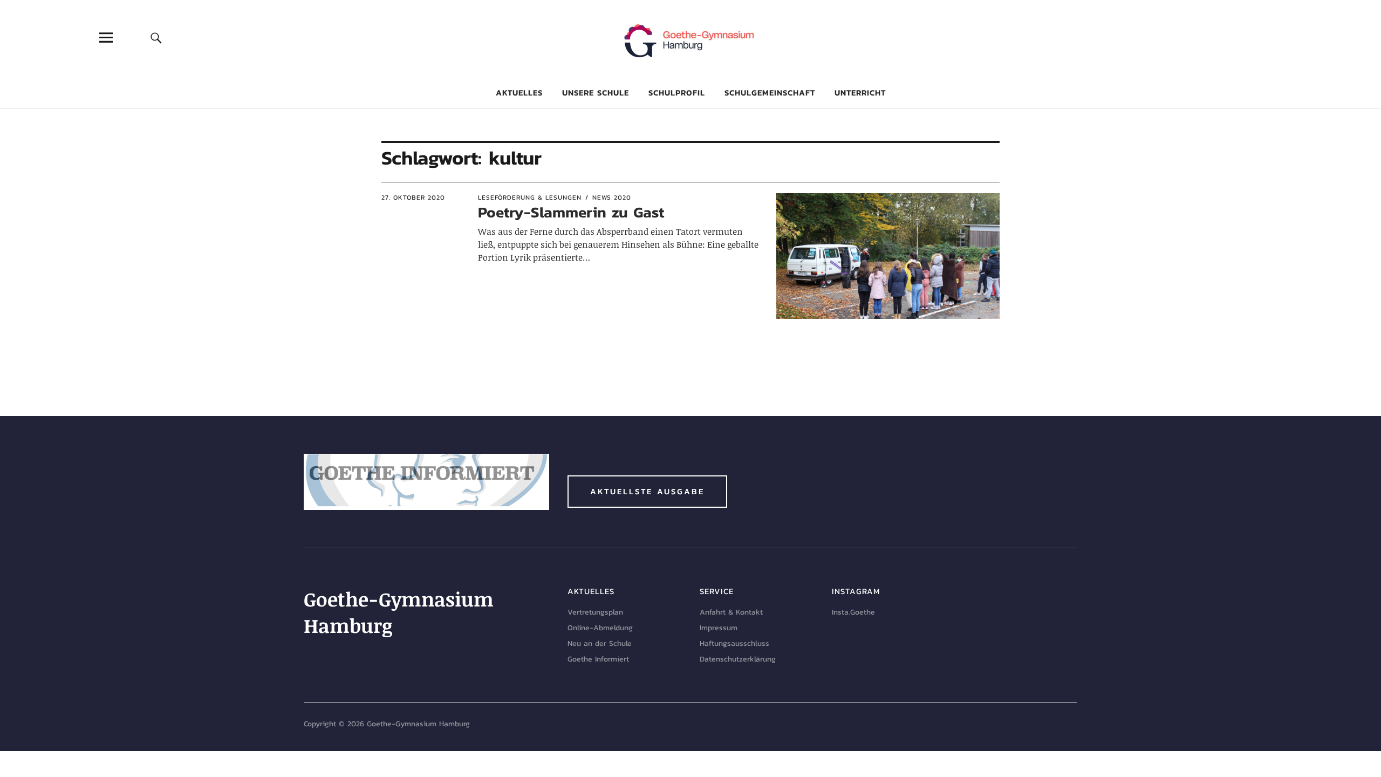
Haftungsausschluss (734, 643)
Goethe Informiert (598, 659)
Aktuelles (519, 92)
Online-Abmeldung (600, 627)
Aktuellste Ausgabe (647, 491)
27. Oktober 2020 (413, 197)
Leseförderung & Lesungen (530, 197)
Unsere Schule (595, 92)
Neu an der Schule (600, 643)
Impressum (718, 627)
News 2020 (611, 197)
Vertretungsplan (595, 612)
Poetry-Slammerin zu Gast (571, 212)
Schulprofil (676, 92)
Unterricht (860, 92)
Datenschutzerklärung (738, 659)
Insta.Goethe (853, 612)
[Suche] (156, 37)
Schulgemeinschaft (769, 92)
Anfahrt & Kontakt (731, 612)
